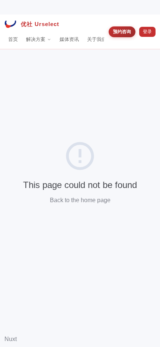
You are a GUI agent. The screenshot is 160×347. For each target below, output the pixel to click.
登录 (147, 31)
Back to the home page (80, 200)
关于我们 (96, 39)
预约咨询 (122, 31)
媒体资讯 (69, 39)
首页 (13, 39)
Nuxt (10, 339)
